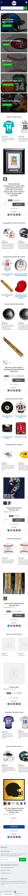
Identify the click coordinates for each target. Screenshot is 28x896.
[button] (8, 894)
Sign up (22, 859)
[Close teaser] (15, 892)
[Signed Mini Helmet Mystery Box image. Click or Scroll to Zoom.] (14, 488)
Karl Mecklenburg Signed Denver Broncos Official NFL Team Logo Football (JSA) (8, 468)
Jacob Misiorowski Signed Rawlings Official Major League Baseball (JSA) (8, 561)
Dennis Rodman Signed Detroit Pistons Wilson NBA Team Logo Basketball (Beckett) (8, 327)
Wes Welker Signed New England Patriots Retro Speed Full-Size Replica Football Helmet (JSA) (8, 246)
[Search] (25, 8)
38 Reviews (12, 607)
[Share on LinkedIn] (17, 215)
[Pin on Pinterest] (19, 215)
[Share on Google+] (14, 215)
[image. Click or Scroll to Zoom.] (14, 673)
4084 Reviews (13, 689)
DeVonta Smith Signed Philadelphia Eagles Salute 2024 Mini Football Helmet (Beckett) (8, 769)
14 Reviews (12, 814)
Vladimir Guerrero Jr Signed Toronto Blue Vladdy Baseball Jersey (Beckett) (7, 736)
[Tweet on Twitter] (11, 215)
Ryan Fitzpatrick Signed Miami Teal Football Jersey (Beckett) (8, 140)
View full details (14, 208)
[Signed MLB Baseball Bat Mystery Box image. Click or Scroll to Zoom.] (14, 584)
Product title (5, 655)
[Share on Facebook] (8, 215)
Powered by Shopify (18, 893)
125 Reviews (13, 511)
